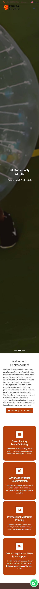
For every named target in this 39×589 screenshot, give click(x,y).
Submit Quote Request (20, 410)
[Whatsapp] (34, 583)
